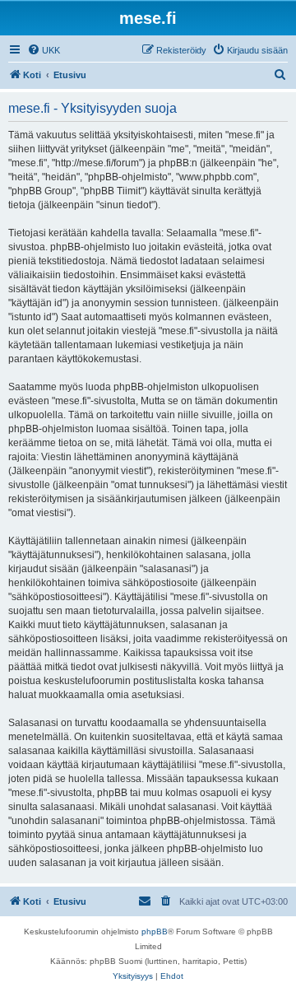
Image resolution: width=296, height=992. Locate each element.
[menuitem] (43, 50)
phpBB (154, 931)
